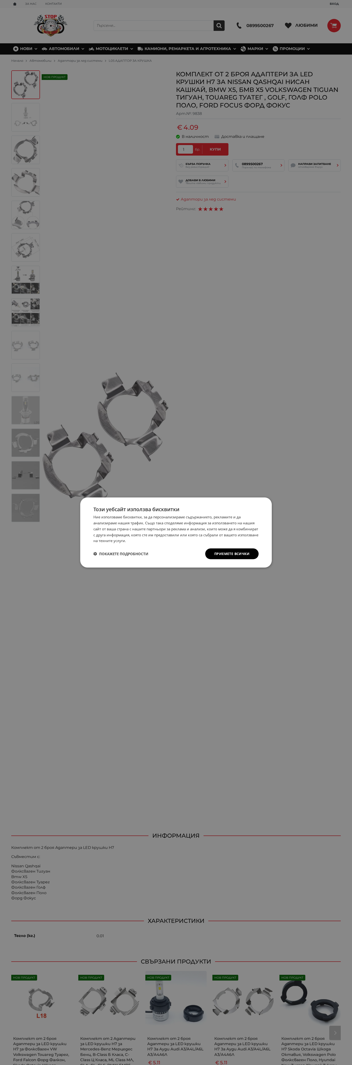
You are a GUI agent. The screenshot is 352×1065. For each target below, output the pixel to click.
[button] (120, 553)
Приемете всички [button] (232, 553)
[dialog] (176, 533)
